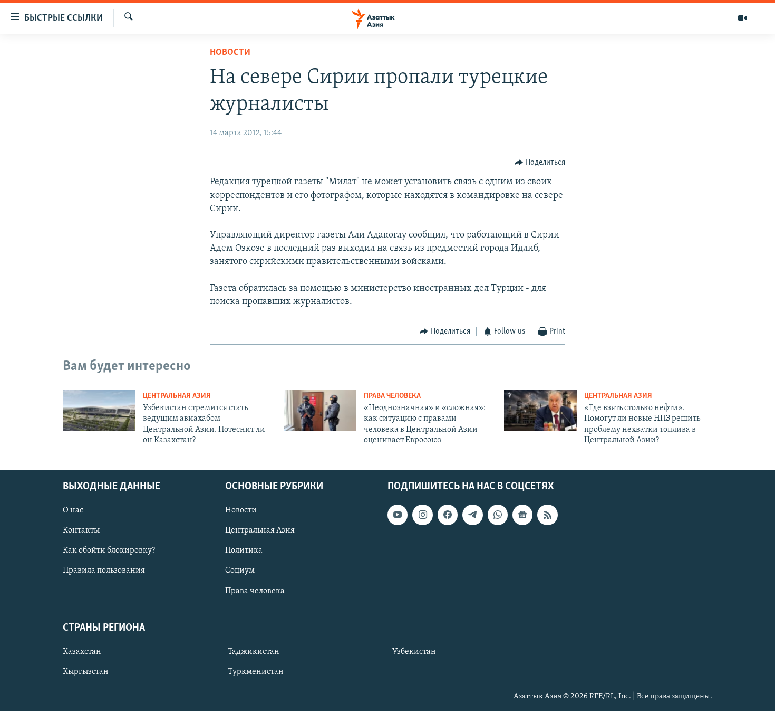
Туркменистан (256, 672)
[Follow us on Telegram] (472, 515)
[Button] (540, 162)
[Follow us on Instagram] (422, 515)
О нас (73, 511)
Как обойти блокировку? (109, 551)
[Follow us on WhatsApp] (498, 515)
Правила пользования (104, 571)
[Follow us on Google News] (522, 515)
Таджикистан (253, 652)
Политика (244, 551)
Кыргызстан (86, 672)
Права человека (392, 396)
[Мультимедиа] (742, 18)
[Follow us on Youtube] (398, 515)
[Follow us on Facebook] (448, 515)
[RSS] (547, 515)
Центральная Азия (177, 396)
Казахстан (82, 652)
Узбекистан (414, 652)
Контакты (81, 531)
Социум (240, 571)
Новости (230, 53)
